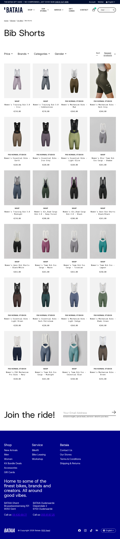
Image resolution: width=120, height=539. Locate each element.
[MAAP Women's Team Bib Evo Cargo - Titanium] (74, 241)
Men (6, 454)
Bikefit (35, 450)
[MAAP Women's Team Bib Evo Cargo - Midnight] (46, 348)
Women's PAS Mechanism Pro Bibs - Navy (17, 373)
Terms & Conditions (70, 459)
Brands (22, 53)
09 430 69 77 (19, 514)
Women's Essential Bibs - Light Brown (17, 320)
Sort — (98, 54)
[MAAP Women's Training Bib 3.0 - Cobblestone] (46, 80)
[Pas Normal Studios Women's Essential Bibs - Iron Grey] (46, 134)
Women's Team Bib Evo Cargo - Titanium (74, 266)
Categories (40, 53)
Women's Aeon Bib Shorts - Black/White (17, 266)
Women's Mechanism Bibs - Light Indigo (74, 320)
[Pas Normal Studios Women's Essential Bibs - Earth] (17, 134)
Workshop (37, 459)
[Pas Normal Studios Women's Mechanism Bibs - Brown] (103, 348)
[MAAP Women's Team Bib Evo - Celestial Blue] (74, 348)
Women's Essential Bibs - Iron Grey (46, 159)
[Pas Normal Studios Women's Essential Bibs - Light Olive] (74, 134)
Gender (59, 53)
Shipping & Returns (70, 463)
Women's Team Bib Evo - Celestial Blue (74, 373)
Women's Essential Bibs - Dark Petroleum (46, 320)
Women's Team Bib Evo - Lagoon (103, 266)
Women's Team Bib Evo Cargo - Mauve (45, 266)
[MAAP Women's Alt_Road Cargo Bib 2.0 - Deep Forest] (46, 187)
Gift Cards (9, 472)
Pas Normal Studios (74, 101)
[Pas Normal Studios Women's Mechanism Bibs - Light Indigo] (74, 294)
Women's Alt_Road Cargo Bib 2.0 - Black (74, 212)
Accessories (10, 467)
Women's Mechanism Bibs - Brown (103, 373)
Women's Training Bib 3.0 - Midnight (17, 212)
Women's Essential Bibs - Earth (17, 159)
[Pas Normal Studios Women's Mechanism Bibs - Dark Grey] (103, 80)
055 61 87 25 (48, 514)
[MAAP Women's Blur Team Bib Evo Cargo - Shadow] (103, 134)
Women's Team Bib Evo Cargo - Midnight (45, 373)
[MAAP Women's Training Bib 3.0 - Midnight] (17, 187)
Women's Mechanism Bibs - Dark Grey (103, 105)
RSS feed (45, 530)
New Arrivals (11, 450)
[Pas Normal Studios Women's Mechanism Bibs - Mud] (74, 80)
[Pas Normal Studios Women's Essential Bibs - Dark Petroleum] (46, 294)
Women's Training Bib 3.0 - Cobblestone (45, 105)
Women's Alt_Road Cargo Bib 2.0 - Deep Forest (45, 212)
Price (7, 53)
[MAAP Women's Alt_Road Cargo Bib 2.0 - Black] (74, 187)
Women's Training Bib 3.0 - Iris (17, 105)
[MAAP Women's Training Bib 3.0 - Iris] (17, 80)
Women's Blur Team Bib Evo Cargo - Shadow (103, 159)
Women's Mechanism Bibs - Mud (74, 105)
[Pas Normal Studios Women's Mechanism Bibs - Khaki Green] (103, 294)
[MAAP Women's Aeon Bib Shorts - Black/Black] (103, 187)
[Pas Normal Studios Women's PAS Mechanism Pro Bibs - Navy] (17, 348)
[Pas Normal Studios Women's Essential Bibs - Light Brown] (17, 294)
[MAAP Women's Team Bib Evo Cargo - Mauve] (46, 241)
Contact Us (66, 450)
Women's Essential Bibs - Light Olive (74, 159)
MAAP (17, 101)
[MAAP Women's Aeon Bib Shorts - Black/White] (17, 241)
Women (8, 459)
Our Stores (66, 454)
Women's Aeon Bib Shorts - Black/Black (103, 212)
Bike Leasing (39, 454)
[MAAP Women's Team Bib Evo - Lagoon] (103, 241)
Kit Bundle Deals (13, 463)
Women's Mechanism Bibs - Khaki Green (103, 320)
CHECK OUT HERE (62, 2)
